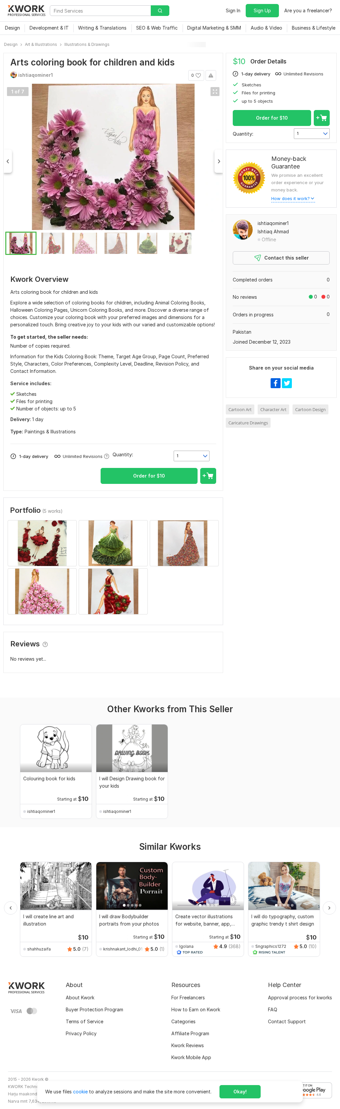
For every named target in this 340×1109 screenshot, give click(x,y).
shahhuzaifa (39, 948)
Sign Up (262, 10)
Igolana (186, 946)
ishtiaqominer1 (273, 223)
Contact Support (287, 1021)
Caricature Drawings (248, 423)
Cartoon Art (240, 409)
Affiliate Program (190, 1033)
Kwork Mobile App (191, 1057)
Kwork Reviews (187, 1045)
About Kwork (80, 997)
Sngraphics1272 (270, 946)
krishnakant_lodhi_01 (122, 948)
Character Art (273, 409)
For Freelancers (188, 997)
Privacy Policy (81, 1033)
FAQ (272, 1009)
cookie (80, 1091)
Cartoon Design (310, 409)
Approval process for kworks (300, 997)
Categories (183, 1021)
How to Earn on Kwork (195, 1009)
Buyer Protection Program (94, 1009)
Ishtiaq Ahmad (273, 231)
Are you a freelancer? (308, 10)
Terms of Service (84, 1021)
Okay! (240, 1091)
